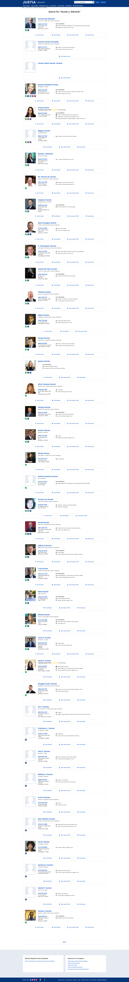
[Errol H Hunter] (30, 801)
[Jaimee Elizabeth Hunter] (30, 88)
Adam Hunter (43, 315)
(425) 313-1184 (42, 574)
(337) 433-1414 (42, 459)
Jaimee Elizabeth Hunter (48, 84)
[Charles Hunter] (30, 296)
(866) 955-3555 (42, 689)
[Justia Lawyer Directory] (29, 2)
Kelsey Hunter (44, 614)
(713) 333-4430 (42, 228)
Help (79, 980)
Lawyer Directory (29, 7)
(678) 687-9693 (42, 505)
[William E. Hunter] (30, 778)
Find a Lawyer (26, 5)
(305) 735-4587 (42, 436)
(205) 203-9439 (42, 90)
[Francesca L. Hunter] (30, 732)
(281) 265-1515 (42, 528)
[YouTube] (32, 980)
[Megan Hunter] (30, 135)
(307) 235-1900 (42, 182)
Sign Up (103, 2)
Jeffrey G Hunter (45, 545)
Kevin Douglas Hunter (47, 223)
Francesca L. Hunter (46, 728)
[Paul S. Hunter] (30, 755)
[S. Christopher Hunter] (30, 250)
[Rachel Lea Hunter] (30, 503)
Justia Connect (61, 980)
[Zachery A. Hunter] (30, 869)
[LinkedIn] (30, 980)
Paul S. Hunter (44, 751)
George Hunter (44, 407)
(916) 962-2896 (42, 620)
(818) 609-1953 (42, 389)
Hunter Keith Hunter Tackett (50, 63)
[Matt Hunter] (30, 595)
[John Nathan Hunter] (30, 823)
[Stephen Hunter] (30, 204)
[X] (42, 980)
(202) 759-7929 (42, 320)
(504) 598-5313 (42, 916)
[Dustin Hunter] (30, 434)
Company (74, 980)
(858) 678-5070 (42, 780)
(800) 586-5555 (42, 643)
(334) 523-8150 (42, 551)
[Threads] (38, 980)
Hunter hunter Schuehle (48, 42)
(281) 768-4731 (42, 297)
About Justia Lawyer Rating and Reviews (78, 969)
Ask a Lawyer (34, 5)
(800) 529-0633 (42, 113)
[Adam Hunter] (30, 319)
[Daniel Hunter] (30, 342)
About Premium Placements (75, 967)
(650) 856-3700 (42, 757)
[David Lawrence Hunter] (30, 480)
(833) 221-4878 (42, 412)
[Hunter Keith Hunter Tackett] (30, 67)
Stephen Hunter (45, 200)
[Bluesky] (40, 980)
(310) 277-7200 (42, 733)
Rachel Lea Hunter (46, 499)
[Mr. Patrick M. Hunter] (30, 181)
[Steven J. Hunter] (30, 915)
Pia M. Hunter (43, 842)
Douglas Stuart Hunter (47, 684)
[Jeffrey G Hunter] (30, 549)
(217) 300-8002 (42, 847)
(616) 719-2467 (42, 251)
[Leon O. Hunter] (30, 641)
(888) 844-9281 (42, 343)
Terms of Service (85, 980)
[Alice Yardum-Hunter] (30, 388)
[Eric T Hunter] (30, 711)
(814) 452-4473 (42, 482)
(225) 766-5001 (42, 666)
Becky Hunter (43, 453)
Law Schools (53, 5)
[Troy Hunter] (30, 572)
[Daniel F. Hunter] (30, 892)
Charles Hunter (44, 292)
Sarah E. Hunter (44, 660)
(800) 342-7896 (42, 136)
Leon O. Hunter (44, 637)
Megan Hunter (44, 131)
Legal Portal (69, 980)
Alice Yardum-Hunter (47, 384)
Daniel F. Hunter (45, 888)
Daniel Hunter (44, 338)
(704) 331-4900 (42, 824)
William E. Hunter (45, 774)
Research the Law (44, 5)
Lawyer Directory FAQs (74, 963)
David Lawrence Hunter (48, 476)
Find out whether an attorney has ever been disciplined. (40, 961)
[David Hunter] (30, 526)
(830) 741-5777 (42, 47)
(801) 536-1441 (42, 712)
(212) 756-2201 (42, 893)
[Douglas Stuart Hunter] (30, 688)
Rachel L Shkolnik (45, 154)
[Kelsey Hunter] (30, 618)
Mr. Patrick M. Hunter (47, 177)
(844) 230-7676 (42, 24)
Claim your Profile (72, 965)
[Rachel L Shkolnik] (30, 158)
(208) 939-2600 (42, 597)
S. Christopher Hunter (47, 246)
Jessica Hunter (44, 361)
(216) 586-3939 (42, 870)
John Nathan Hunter (46, 819)
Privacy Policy (93, 980)
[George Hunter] (30, 411)
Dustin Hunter (44, 430)
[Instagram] (36, 980)
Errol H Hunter (44, 797)
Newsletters (69, 5)
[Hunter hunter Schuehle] (30, 46)
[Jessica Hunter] (30, 365)
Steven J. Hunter (45, 911)
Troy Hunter (43, 568)
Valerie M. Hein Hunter (47, 269)
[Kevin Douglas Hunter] (30, 227)
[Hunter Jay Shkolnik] (30, 23)
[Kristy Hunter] (30, 111)
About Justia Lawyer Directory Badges (78, 961)
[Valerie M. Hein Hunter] (30, 273)
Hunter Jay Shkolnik (46, 19)
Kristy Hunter (43, 107)
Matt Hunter (43, 591)
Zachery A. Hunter (45, 865)
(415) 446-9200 (42, 803)
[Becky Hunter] (30, 457)
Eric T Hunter (43, 707)
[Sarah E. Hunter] (30, 664)
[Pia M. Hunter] (30, 846)
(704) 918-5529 (42, 274)
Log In (97, 2)
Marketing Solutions (78, 5)
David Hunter (43, 522)
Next (64, 942)
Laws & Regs (61, 5)
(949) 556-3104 (42, 205)
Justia (23, 7)
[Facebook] (34, 980)
